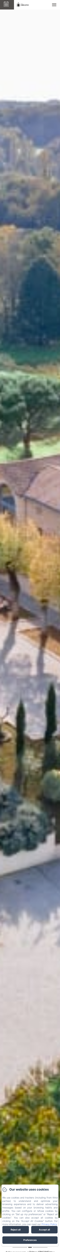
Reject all (16, 1229)
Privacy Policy (49, 1224)
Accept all (44, 1229)
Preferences (30, 1240)
